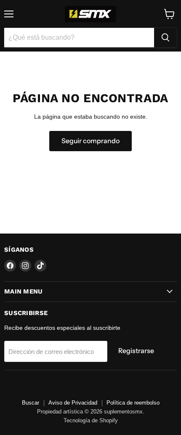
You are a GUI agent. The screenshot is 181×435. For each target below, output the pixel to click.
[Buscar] (165, 37)
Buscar (30, 403)
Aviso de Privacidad (72, 403)
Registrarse (136, 351)
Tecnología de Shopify (91, 420)
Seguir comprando (90, 141)
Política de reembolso (133, 403)
